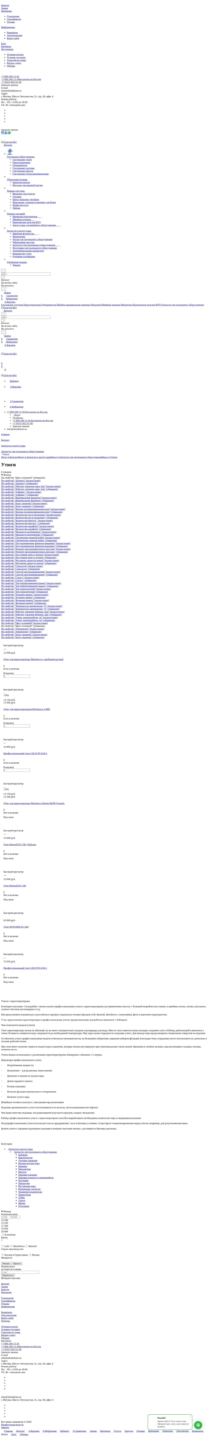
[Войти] (2, 360)
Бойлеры (22, 1154)
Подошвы (23, 1180)
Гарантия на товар (16, 60)
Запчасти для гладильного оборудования (35, 1152)
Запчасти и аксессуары (20, 1149)
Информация (8, 1306)
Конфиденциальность (12, 1424)
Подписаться (8, 1275)
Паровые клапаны (27, 1174)
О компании (13, 16)
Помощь (5, 1321)
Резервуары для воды (29, 1189)
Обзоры (11, 66)
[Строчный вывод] (4, 640)
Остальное (23, 1206)
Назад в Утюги (109, 457)
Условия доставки (16, 57)
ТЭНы (21, 1197)
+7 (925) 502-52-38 (11, 82)
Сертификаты (14, 19)
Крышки (22, 1166)
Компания (6, 1292)
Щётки (21, 1203)
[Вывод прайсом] (6, 640)
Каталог (5, 1283)
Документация (14, 35)
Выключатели (25, 1157)
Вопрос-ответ (14, 63)
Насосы (22, 1172)
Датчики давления (27, 1160)
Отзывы (11, 22)
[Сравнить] (4, 682)
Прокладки (24, 1183)
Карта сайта (13, 38)
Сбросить (17, 1264)
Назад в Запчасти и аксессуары (34, 457)
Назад (17, 415)
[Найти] (3, 289)
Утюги (21, 1200)
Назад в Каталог (9, 457)
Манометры (24, 1169)
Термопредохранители (30, 1192)
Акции (4, 1286)
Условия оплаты (15, 54)
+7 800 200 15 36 (10, 76)
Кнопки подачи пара (29, 1163)
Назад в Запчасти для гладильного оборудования (76, 457)
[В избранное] (4, 679)
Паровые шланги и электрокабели (35, 1177)
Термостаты (24, 1194)
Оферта (5, 1427)
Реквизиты (12, 32)
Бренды (5, 1289)
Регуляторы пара (27, 1186)
